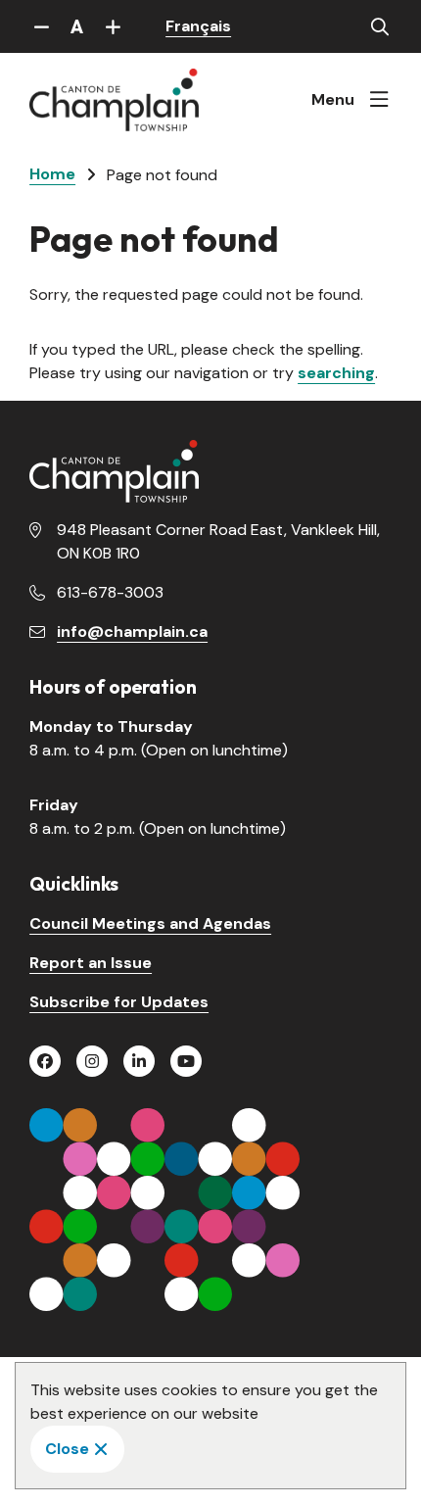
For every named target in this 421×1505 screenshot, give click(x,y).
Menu (332, 99)
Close (67, 1448)
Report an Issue (90, 962)
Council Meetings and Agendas (150, 923)
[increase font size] (112, 26)
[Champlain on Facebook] (45, 1061)
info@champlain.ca (132, 631)
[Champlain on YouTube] (186, 1061)
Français (198, 26)
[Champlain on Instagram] (92, 1061)
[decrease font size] (41, 26)
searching (336, 373)
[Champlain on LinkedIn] (139, 1061)
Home (52, 174)
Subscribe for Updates (119, 1002)
